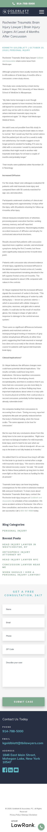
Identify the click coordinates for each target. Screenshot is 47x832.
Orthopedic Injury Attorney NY (16, 553)
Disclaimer (33, 815)
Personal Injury (20, 50)
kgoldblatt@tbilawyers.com (22, 743)
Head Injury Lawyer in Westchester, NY (19, 545)
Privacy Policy (15, 815)
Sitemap (25, 815)
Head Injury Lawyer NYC (20, 559)
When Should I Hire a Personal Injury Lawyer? (21, 573)
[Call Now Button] (41, 827)
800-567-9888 (27, 511)
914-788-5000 (26, 3)
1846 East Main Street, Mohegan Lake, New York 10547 (21, 758)
